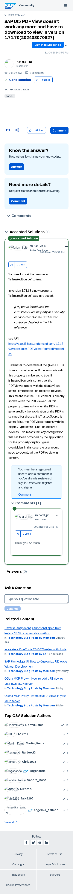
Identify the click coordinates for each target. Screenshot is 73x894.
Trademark (18, 874)
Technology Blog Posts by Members (31, 637)
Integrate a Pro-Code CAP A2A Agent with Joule (35, 649)
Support (55, 874)
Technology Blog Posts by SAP (27, 653)
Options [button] (66, 45)
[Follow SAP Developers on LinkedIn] (46, 842)
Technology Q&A (16, 15)
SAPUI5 (9, 96)
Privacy (18, 854)
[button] (37, 80)
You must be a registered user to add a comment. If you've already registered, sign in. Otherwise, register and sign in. (35, 478)
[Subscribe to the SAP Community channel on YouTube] (39, 842)
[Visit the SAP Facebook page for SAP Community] (26, 842)
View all (9, 822)
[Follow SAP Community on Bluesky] (33, 842)
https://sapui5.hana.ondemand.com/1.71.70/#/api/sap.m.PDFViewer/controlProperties (36, 349)
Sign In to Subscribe (48, 44)
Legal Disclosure (55, 864)
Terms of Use (55, 854)
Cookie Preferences (18, 884)
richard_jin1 (24, 61)
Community (26, 5)
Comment (59, 130)
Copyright (18, 864)
